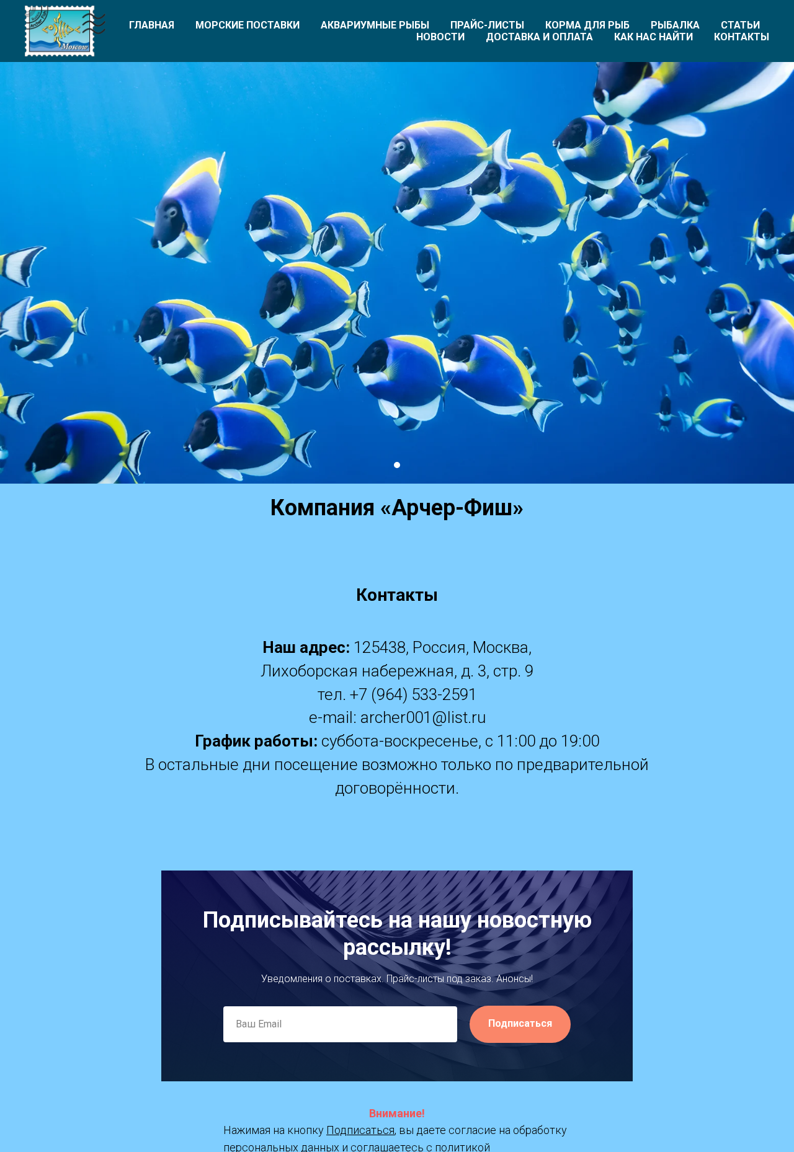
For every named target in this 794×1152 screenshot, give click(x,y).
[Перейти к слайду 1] (397, 465)
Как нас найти (653, 37)
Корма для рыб (587, 25)
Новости (440, 37)
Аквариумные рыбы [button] (375, 25)
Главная (151, 25)
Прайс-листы (487, 25)
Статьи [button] (740, 25)
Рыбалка (675, 25)
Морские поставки (247, 25)
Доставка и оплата (539, 37)
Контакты (741, 37)
